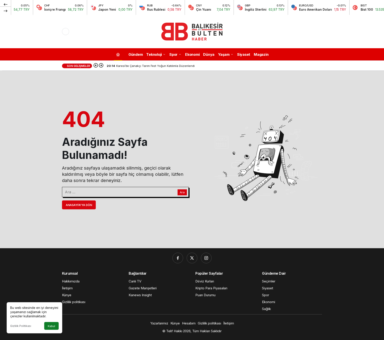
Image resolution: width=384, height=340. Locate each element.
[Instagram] (206, 258)
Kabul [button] (51, 326)
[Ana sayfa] (118, 54)
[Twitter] (192, 258)
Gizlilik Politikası (20, 326)
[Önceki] (5, 4)
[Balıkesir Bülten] (192, 31)
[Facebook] (177, 258)
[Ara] (318, 31)
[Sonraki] (5, 10)
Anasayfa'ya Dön (79, 205)
